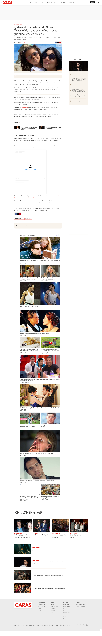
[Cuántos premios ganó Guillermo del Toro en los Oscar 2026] (22, 575)
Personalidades (63, 2)
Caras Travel (72, 2)
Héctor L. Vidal (22, 42)
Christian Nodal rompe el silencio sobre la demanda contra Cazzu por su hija (48, 562)
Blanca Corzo (31, 130)
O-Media (65, 602)
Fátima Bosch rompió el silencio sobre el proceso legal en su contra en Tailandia (79, 101)
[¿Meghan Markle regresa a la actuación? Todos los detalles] (42, 127)
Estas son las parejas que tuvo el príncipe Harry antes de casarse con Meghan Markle (29, 128)
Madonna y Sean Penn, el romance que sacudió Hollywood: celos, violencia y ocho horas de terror (23, 536)
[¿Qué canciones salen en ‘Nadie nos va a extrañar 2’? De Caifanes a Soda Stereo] (60, 525)
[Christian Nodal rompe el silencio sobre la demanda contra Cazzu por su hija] (22, 562)
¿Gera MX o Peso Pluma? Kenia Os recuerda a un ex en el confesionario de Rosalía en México (79, 74)
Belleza (41, 2)
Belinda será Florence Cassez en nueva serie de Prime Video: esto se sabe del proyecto (78, 95)
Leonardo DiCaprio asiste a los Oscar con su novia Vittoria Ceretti (48, 588)
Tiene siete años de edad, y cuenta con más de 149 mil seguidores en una (29, 185)
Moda (36, 2)
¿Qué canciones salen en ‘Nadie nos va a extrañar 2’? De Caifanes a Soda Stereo (60, 536)
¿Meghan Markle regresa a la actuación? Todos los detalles (53, 128)
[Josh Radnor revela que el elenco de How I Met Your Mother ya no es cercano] (79, 525)
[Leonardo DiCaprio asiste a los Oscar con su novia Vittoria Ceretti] (22, 588)
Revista (92, 2)
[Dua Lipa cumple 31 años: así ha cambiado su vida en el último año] (41, 525)
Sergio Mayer (28, 218)
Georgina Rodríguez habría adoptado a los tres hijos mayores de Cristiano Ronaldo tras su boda (78, 90)
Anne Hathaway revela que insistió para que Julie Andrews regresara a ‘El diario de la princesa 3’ (79, 79)
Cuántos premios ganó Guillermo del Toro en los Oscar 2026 (47, 575)
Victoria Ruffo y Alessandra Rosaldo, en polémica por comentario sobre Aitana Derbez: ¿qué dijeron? (79, 84)
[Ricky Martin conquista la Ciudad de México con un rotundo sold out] (22, 549)
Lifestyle (30, 2)
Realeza (23, 126)
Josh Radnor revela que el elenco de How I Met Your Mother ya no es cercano (78, 536)
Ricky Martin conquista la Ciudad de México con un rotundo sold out (48, 549)
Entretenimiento (48, 2)
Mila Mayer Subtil (19, 218)
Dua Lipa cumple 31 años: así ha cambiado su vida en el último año (41, 535)
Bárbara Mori (25, 107)
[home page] (8, 2)
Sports (55, 2)
